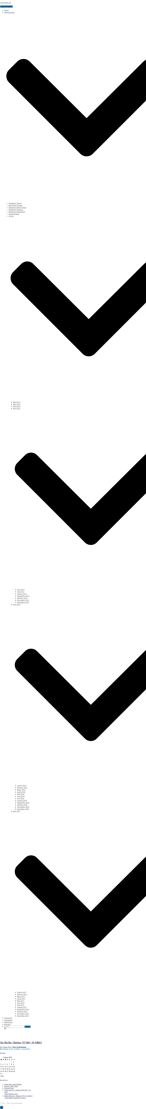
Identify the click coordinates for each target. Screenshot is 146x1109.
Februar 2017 (22, 994)
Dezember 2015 (23, 602)
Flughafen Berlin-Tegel (17, 208)
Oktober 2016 (22, 805)
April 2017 (21, 999)
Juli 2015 (20, 592)
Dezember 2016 (23, 809)
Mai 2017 (20, 1001)
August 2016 (22, 800)
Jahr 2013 (16, 404)
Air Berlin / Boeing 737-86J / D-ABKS (21, 1042)
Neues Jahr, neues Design (13, 1084)
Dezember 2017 (23, 1016)
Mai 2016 (20, 794)
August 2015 (22, 594)
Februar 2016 (22, 788)
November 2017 (23, 1014)
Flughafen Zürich (15, 203)
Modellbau (8, 1022)
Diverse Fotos (9, 1088)
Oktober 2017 (22, 1012)
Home (6, 10)
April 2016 (21, 792)
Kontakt (7, 1024)
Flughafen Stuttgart (16, 210)
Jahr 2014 (16, 406)
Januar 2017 (21, 992)
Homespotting (14, 214)
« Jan (2, 1076)
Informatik (8, 1020)
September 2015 (23, 596)
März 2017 (21, 997)
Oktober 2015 (22, 598)
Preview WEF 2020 (11, 1086)
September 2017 (23, 1009)
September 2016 (23, 803)
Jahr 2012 (16, 402)
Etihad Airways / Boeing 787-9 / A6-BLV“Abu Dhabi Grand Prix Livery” (18, 1097)
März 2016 (21, 790)
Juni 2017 (21, 1003)
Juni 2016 (21, 796)
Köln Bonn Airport (16, 205)
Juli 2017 (20, 1005)
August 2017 (22, 1007)
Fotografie (8, 1018)
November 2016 (23, 807)
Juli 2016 (20, 798)
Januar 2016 (21, 786)
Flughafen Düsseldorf (17, 212)
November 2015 (23, 600)
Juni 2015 (21, 590)
